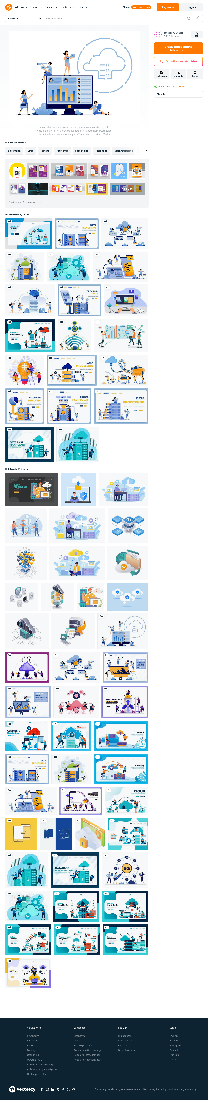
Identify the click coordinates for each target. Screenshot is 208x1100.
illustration (14, 150)
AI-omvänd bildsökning (40, 1064)
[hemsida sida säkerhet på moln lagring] (90, 834)
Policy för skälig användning (182, 1089)
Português (175, 1045)
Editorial (67, 7)
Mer (82, 7)
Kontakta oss (125, 1040)
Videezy (31, 1045)
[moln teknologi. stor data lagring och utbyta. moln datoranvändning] (90, 597)
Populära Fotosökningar (87, 1054)
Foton (35, 7)
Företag (31, 1050)
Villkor (144, 1089)
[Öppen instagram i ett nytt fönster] (47, 1089)
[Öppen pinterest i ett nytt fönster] (58, 1089)
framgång (101, 150)
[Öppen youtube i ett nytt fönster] (73, 1089)
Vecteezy (32, 1040)
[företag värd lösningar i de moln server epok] (127, 563)
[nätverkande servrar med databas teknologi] (21, 597)
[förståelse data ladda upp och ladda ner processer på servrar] (73, 631)
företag (44, 150)
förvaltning (81, 150)
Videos (51, 7)
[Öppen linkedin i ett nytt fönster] (52, 1089)
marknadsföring (124, 150)
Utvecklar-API (34, 1059)
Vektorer (19, 7)
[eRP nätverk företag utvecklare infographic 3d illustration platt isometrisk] (26, 563)
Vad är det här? (178, 86)
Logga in (191, 7)
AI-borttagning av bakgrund (42, 1069)
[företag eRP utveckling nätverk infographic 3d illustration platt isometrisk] (128, 525)
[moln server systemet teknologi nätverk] (27, 631)
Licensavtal (80, 1035)
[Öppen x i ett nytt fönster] (68, 1089)
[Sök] (189, 18)
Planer (126, 7)
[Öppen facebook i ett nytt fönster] (42, 1089)
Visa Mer (127, 188)
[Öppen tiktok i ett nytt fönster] (63, 1089)
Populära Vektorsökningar (88, 1050)
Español (174, 1040)
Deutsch (174, 1050)
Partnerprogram (83, 1045)
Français (174, 1054)
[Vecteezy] (8, 7)
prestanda (62, 150)
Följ (197, 36)
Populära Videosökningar (88, 1059)
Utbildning (33, 1054)
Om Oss (122, 1045)
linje (30, 150)
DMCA (77, 1040)
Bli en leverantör (127, 1050)
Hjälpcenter (124, 1035)
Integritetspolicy (158, 1089)
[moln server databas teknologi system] (57, 597)
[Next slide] (143, 151)
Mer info (161, 94)
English (174, 1035)
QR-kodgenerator (36, 1074)
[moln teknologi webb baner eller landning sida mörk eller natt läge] (31, 489)
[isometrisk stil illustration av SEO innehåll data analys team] (121, 335)
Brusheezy (33, 1035)
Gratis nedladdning (178, 48)
